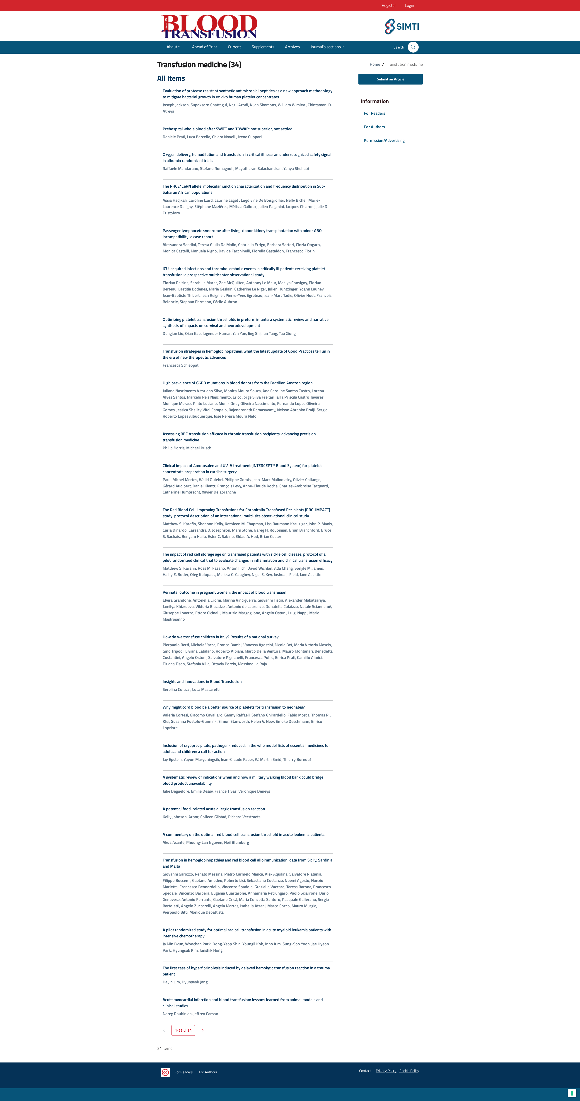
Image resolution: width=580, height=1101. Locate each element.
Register (389, 5)
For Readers (184, 1072)
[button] (413, 47)
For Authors (208, 1072)
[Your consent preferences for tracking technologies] (572, 1093)
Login (409, 5)
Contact (365, 1070)
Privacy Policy (386, 1070)
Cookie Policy (409, 1070)
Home (375, 64)
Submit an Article (390, 79)
